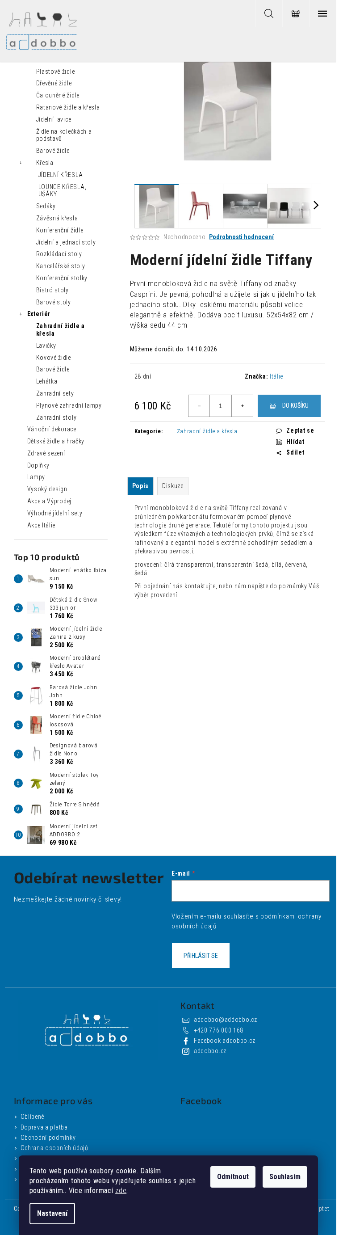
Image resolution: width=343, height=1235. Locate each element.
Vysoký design (47, 489)
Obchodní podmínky (48, 1137)
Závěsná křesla (57, 218)
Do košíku (295, 405)
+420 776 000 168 (218, 1030)
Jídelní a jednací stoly (66, 242)
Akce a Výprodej (49, 501)
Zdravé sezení (46, 453)
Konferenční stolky (62, 278)
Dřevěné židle (54, 83)
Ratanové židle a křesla (68, 107)
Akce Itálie (41, 525)
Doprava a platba (44, 1127)
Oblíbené (33, 1116)
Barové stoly (53, 302)
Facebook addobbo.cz (224, 1040)
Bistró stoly (52, 290)
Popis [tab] (140, 485)
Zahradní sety (55, 393)
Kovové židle (53, 357)
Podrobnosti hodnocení (241, 236)
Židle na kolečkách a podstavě (64, 135)
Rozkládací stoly (59, 253)
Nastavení (52, 1213)
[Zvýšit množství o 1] (242, 406)
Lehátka (47, 381)
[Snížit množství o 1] (199, 406)
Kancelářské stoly (60, 266)
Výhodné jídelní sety (55, 513)
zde (120, 1190)
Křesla (45, 162)
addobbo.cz (210, 1050)
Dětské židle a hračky (56, 441)
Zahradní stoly (56, 417)
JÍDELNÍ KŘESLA (60, 174)
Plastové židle (55, 71)
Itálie (276, 376)
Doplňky (38, 465)
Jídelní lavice (53, 119)
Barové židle (53, 150)
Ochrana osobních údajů (54, 1147)
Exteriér (39, 313)
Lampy (36, 477)
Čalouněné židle (58, 95)
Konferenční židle (60, 230)
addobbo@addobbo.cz (225, 1019)
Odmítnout (233, 1176)
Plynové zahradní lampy (69, 405)
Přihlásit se (201, 955)
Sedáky (46, 206)
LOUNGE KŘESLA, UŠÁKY (62, 190)
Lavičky (46, 345)
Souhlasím (285, 1176)
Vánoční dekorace (51, 429)
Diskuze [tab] (173, 485)
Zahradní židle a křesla (60, 329)
